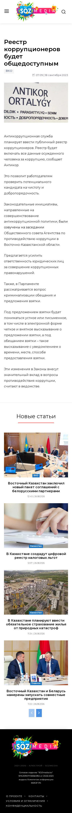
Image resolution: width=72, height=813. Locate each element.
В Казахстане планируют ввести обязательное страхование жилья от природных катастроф (36, 624)
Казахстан (36, 546)
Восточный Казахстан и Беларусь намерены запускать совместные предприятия (36, 695)
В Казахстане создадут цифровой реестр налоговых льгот (36, 556)
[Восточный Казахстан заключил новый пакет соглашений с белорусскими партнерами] (36, 455)
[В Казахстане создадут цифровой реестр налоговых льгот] (36, 525)
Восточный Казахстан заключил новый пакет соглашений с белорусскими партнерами (36, 487)
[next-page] (39, 713)
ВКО (9, 71)
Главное (36, 683)
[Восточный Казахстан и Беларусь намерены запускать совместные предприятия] (36, 662)
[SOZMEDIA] (37, 11)
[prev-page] (32, 713)
